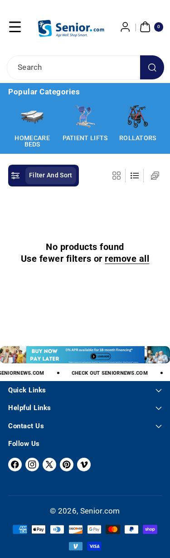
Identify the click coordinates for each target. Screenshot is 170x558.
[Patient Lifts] (84, 116)
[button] (15, 27)
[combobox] (85, 67)
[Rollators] (137, 116)
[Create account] (125, 27)
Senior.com (100, 510)
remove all (127, 258)
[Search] (152, 67)
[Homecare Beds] (32, 116)
